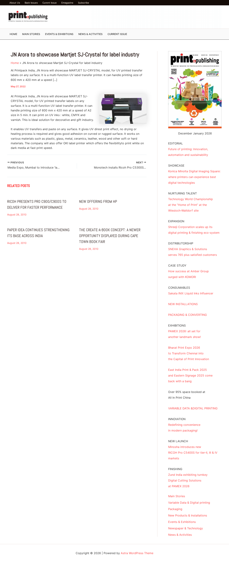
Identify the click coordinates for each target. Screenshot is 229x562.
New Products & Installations (187, 515)
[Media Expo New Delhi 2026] (156, 16)
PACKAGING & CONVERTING (187, 315)
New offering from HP (98, 201)
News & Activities (180, 534)
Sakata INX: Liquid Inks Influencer (190, 293)
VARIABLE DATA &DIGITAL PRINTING (193, 408)
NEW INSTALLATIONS (183, 304)
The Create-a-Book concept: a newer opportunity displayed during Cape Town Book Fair (109, 235)
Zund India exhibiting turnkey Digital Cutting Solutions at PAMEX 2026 (188, 480)
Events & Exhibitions (182, 522)
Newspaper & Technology (185, 528)
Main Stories (176, 496)
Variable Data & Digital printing (189, 502)
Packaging (175, 509)
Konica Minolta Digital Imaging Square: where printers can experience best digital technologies (194, 176)
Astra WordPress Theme (137, 553)
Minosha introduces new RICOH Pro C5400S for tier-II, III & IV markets (192, 452)
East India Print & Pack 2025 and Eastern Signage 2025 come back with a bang (190, 375)
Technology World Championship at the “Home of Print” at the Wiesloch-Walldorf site (190, 204)
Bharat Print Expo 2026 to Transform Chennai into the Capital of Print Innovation (188, 353)
